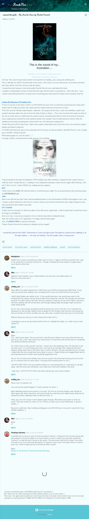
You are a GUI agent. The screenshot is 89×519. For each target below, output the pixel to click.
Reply (13, 268)
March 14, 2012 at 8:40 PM (29, 256)
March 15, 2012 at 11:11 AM (30, 379)
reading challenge (50, 247)
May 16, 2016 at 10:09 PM (34, 433)
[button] (85, 15)
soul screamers (74, 247)
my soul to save (21, 247)
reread (62, 247)
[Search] (85, 4)
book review (7, 247)
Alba (12, 273)
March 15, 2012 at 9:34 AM (29, 287)
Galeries (49, 514)
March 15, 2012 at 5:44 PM (24, 419)
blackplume (15, 256)
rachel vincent (35, 247)
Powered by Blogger (46, 510)
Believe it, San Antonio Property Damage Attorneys (30, 451)
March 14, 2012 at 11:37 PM (24, 273)
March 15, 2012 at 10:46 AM (24, 332)
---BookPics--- (19, 4)
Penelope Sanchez (18, 433)
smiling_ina (15, 287)
